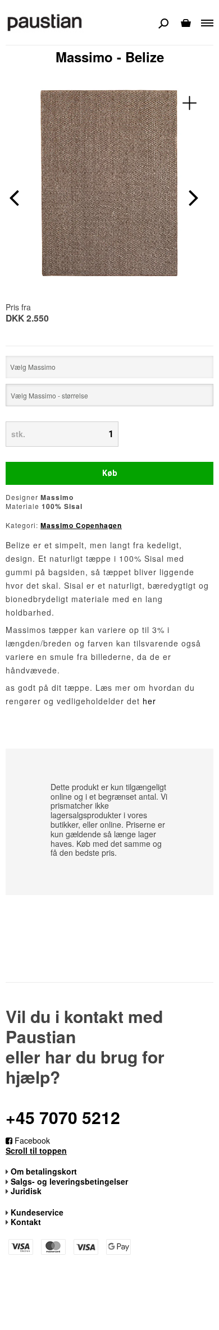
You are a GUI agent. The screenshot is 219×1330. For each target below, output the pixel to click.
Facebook (31, 1140)
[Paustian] (45, 22)
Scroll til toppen (36, 1151)
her (149, 701)
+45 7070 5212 (63, 1117)
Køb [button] (109, 473)
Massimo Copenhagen (81, 525)
